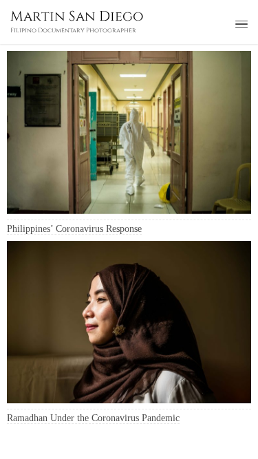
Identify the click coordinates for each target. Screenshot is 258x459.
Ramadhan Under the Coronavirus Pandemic (93, 418)
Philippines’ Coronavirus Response (74, 229)
